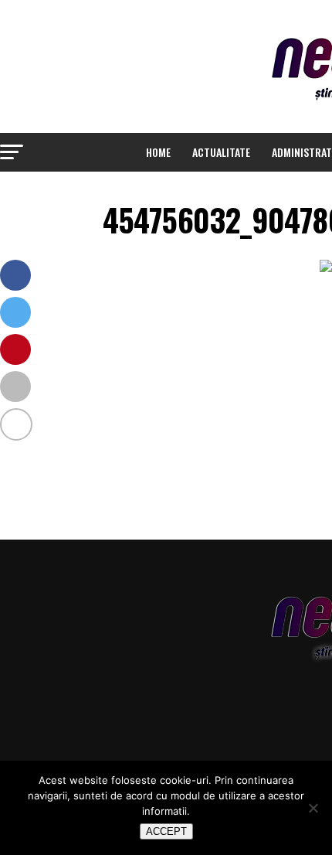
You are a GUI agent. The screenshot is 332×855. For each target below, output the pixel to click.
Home (158, 152)
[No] (312, 808)
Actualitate (221, 152)
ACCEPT (166, 831)
